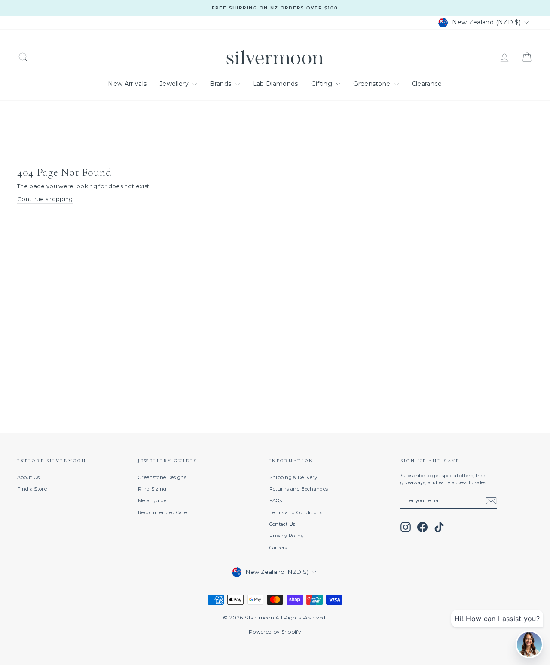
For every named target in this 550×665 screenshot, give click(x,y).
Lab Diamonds (275, 84)
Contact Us (282, 524)
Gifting (322, 84)
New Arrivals (127, 84)
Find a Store (32, 489)
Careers (278, 548)
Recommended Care (162, 512)
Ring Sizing (152, 489)
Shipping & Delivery (293, 477)
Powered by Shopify (275, 631)
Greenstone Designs (162, 477)
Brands (221, 84)
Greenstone (372, 84)
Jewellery (174, 84)
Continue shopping (45, 198)
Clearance (427, 84)
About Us (28, 477)
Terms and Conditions (296, 512)
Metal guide (152, 500)
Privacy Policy (286, 536)
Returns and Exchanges (298, 489)
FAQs (275, 500)
